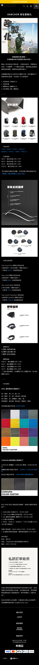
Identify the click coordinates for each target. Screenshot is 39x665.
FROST (11, 151)
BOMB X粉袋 (20, 406)
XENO (9, 149)
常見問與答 (19, 629)
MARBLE (4, 151)
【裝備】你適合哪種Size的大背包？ (13, 174)
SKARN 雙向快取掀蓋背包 (25, 474)
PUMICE (22, 149)
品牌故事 (19, 617)
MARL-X (24, 151)
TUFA (3, 149)
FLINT (15, 149)
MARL (18, 151)
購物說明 (19, 628)
